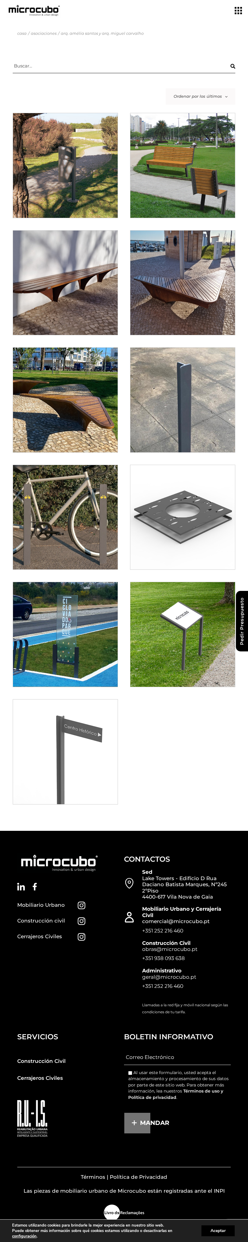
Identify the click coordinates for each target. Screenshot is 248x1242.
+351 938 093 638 (163, 958)
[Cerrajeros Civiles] (81, 937)
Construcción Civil (41, 1061)
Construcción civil (41, 921)
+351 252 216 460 (162, 931)
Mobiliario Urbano (41, 905)
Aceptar (218, 1231)
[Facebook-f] (34, 886)
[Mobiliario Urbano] (81, 905)
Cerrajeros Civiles (39, 936)
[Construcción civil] (81, 921)
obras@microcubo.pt (169, 949)
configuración (24, 1236)
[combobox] (200, 96)
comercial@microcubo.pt (176, 921)
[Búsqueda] (232, 66)
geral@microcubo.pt (169, 977)
